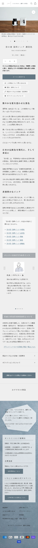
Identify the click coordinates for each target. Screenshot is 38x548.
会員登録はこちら (14, 471)
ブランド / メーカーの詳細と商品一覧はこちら (19, 347)
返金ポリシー (6, 515)
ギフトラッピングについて (15, 96)
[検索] (31, 3)
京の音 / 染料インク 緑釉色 (15, 243)
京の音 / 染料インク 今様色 (15, 229)
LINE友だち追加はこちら (17, 497)
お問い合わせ (23, 519)
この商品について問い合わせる (16, 83)
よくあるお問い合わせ (9, 511)
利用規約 (21, 515)
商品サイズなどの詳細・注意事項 (17, 91)
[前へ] (10, 41)
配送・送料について (13, 87)
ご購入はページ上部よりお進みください (19, 375)
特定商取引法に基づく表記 (10, 519)
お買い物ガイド (23, 508)
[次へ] (27, 41)
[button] (4, 268)
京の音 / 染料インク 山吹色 (15, 233)
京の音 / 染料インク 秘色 (15, 240)
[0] (35, 3)
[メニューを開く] (3, 3)
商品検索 (5, 508)
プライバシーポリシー (25, 511)
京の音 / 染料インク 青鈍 (15, 236)
